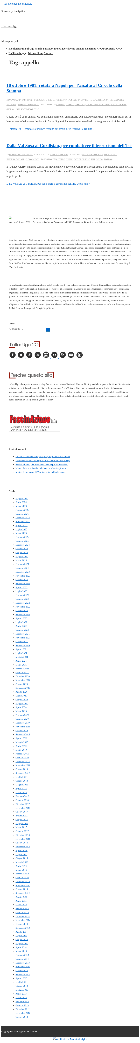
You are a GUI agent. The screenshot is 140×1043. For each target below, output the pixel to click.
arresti (70, 104)
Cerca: (12, 323)
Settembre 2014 (23, 928)
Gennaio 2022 (22, 630)
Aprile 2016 (21, 866)
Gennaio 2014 (22, 959)
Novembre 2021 (23, 637)
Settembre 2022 (23, 614)
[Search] (48, 330)
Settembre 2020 (23, 688)
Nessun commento (28, 104)
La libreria (15, 53)
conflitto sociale (91, 100)
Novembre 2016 (23, 839)
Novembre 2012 (23, 1013)
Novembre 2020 (23, 680)
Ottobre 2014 (22, 924)
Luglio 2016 (21, 854)
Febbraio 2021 (22, 668)
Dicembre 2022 (23, 603)
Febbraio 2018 (22, 796)
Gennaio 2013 (22, 1005)
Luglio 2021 (21, 653)
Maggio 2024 (22, 556)
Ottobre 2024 (22, 548)
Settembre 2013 (23, 974)
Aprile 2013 (21, 993)
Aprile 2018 (21, 788)
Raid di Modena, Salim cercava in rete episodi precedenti (42, 464)
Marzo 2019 (21, 750)
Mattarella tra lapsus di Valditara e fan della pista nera (40, 472)
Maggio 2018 (22, 784)
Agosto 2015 (21, 897)
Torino (108, 159)
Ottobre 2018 (22, 769)
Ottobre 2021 (22, 641)
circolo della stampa (98, 104)
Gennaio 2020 (22, 719)
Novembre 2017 (23, 808)
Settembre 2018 (23, 773)
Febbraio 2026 (22, 510)
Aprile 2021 (21, 661)
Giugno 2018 (22, 780)
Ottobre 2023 (22, 579)
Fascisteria (109, 48)
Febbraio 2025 (22, 537)
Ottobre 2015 (22, 889)
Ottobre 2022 (22, 610)
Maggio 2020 (22, 703)
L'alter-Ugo (9, 26)
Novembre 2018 (23, 765)
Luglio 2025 (21, 529)
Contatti (48, 53)
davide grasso (82, 159)
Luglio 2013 (21, 982)
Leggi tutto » (50, 128)
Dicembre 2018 (23, 761)
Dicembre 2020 (23, 676)
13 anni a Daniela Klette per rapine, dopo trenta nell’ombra (43, 456)
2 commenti (32, 159)
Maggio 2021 (22, 657)
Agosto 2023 (21, 587)
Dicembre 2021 (23, 634)
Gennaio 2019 (22, 757)
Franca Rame (118, 104)
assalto (80, 104)
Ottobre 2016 (22, 842)
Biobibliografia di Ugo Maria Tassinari (31, 48)
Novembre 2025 (23, 521)
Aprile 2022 (21, 626)
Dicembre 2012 (23, 1009)
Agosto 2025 (21, 525)
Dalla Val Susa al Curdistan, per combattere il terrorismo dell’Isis (69, 145)
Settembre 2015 (23, 893)
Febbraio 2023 (22, 595)
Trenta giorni (61, 48)
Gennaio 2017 (22, 831)
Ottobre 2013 (22, 970)
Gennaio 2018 (22, 800)
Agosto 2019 (21, 738)
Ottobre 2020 (22, 684)
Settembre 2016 (23, 846)
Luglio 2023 (21, 591)
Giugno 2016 (22, 858)
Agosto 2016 (21, 850)
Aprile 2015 (21, 901)
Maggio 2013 (22, 990)
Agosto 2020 (21, 692)
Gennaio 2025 (22, 541)
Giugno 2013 (22, 986)
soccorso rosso (30, 109)
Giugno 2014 (22, 939)
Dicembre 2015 (23, 881)
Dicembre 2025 (23, 517)
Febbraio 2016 (22, 873)
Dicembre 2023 (23, 572)
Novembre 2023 (23, 575)
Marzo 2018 (21, 792)
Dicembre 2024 (23, 545)
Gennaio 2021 (22, 672)
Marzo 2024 (21, 560)
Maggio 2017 (22, 823)
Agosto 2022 (21, 618)
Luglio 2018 (21, 777)
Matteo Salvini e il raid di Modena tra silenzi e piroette (41, 468)
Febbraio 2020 (22, 715)
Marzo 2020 (21, 711)
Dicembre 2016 (23, 835)
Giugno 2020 (22, 699)
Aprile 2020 (21, 707)
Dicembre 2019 (23, 722)
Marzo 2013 (21, 997)
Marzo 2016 (21, 870)
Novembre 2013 (23, 966)
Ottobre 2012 (22, 1017)
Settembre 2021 (23, 645)
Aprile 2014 (21, 947)
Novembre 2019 (23, 726)
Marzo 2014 (21, 951)
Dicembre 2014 (23, 916)
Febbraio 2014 (22, 955)
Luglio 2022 (21, 622)
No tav (99, 159)
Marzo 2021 (21, 664)
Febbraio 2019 (22, 753)
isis (93, 159)
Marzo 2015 (21, 904)
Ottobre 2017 (22, 811)
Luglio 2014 (21, 935)
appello (60, 104)
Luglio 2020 (21, 695)
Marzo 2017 (21, 827)
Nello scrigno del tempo (82, 48)
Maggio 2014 (22, 943)
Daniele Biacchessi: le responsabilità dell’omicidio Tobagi (43, 460)
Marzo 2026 (21, 506)
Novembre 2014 (23, 920)
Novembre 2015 (23, 885)
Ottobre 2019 (22, 730)
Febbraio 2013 (22, 1001)
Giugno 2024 (22, 552)
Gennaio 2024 (22, 568)
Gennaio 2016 (22, 877)
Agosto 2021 (21, 649)
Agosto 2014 (21, 932)
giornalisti (13, 109)
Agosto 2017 (21, 815)
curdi (69, 159)
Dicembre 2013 (23, 963)
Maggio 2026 (22, 498)
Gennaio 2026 (22, 514)
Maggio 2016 (22, 862)
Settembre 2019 (23, 734)
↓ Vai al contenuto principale (16, 3)
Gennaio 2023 (22, 599)
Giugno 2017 (22, 819)
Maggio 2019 (22, 742)
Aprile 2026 (21, 502)
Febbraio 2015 (22, 908)
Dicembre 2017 (23, 804)
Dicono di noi (35, 53)
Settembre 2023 (23, 583)
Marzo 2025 (21, 533)
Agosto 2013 (21, 978)
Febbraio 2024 (22, 564)
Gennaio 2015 (22, 912)
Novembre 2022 (23, 606)
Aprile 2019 (21, 746)
